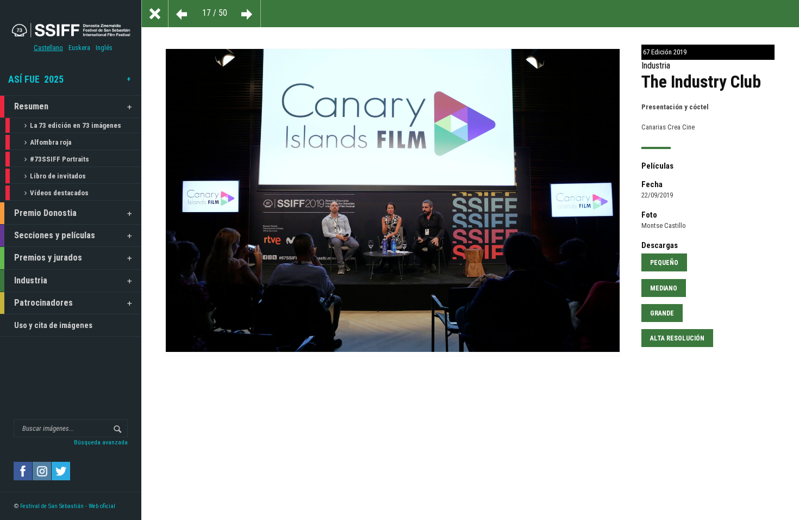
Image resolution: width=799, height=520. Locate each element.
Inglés (104, 48)
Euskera (79, 48)
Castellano (48, 48)
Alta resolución (677, 338)
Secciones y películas (54, 235)
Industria (30, 280)
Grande (662, 313)
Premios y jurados (48, 257)
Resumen (31, 106)
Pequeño (664, 263)
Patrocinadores (43, 303)
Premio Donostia (45, 213)
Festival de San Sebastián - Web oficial (67, 506)
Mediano (663, 288)
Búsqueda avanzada (101, 442)
